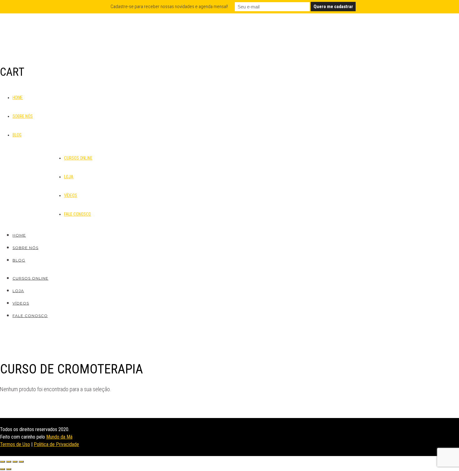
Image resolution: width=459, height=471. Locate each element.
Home (17, 97)
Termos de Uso (15, 444)
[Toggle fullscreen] (14, 462)
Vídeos (70, 195)
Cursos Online (78, 158)
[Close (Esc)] (2, 462)
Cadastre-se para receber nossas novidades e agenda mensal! (169, 6)
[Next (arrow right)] (8, 469)
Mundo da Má (59, 437)
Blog (17, 134)
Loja (68, 176)
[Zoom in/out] (21, 462)
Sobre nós (22, 116)
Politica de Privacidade (56, 444)
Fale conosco (77, 214)
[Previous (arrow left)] (2, 469)
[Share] (8, 462)
